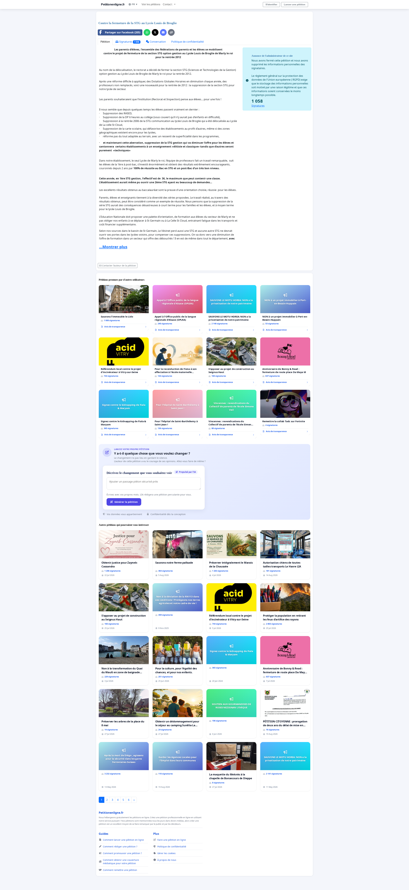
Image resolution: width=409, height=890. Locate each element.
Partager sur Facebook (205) (122, 32)
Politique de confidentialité (187, 41)
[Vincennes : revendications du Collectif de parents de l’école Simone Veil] (231, 414)
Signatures (129, 41)
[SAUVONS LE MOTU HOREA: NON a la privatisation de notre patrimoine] (231, 309)
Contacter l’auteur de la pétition (119, 265)
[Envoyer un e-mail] (163, 32)
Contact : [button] (168, 4)
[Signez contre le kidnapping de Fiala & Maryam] (124, 414)
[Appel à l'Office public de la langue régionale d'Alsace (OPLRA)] (178, 309)
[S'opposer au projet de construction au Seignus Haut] (231, 361)
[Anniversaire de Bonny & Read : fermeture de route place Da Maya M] (285, 361)
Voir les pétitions (151, 4)
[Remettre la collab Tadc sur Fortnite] (285, 412)
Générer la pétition (126, 501)
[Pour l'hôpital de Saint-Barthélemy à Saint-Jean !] (178, 414)
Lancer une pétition (294, 4)
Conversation (157, 41)
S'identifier (271, 4)
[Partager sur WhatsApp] (147, 32)
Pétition (105, 41)
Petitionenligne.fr (112, 4)
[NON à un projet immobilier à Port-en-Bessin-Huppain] (285, 309)
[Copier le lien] (171, 32)
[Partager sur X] (155, 32)
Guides (103, 834)
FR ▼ (135, 4)
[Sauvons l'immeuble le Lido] (124, 307)
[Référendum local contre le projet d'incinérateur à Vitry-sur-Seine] (124, 361)
